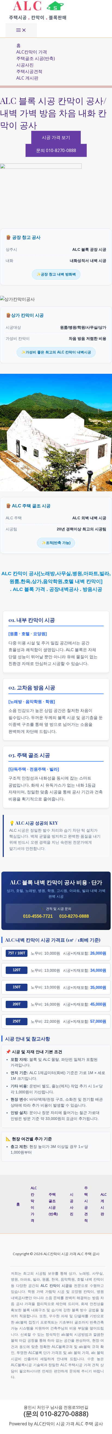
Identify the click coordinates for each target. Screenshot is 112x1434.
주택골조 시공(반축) (35, 58)
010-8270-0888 (74, 916)
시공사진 (25, 65)
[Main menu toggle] (21, 30)
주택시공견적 (29, 71)
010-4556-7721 (38, 916)
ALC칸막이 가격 (31, 52)
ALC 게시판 (27, 78)
